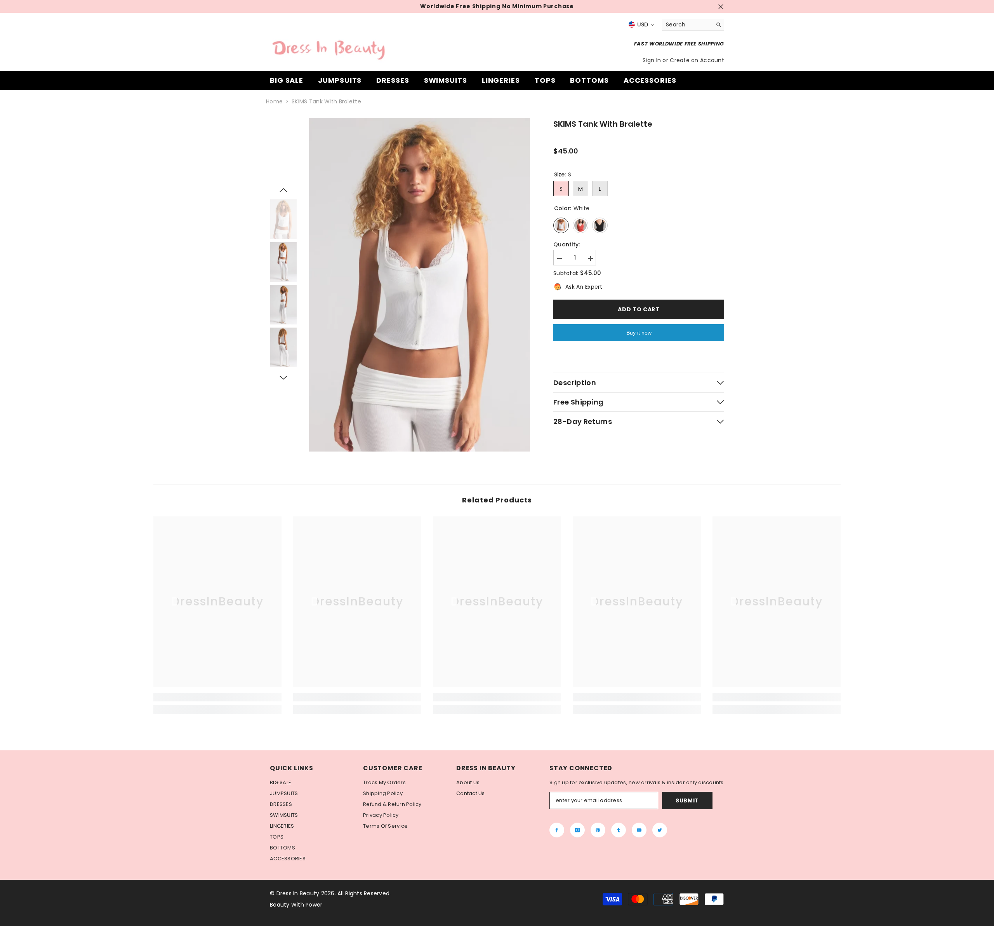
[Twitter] (659, 830)
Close (721, 6)
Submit (687, 800)
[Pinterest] (598, 830)
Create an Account (697, 60)
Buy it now (639, 333)
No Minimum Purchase (537, 6)
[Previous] (283, 190)
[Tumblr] (618, 830)
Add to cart (639, 309)
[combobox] (687, 24)
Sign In (652, 60)
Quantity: (566, 244)
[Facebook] (556, 830)
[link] (217, 697)
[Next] (283, 378)
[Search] (693, 25)
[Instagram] (577, 830)
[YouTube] (639, 830)
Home (274, 101)
